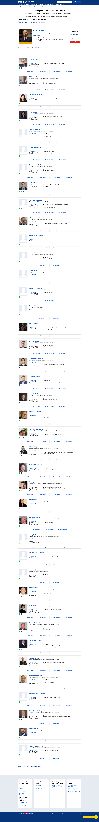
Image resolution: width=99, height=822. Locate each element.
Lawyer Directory (23, 6)
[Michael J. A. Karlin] (23, 415)
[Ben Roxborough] (23, 379)
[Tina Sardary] (23, 503)
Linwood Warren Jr (35, 253)
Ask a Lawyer (26, 4)
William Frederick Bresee (37, 693)
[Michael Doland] (23, 80)
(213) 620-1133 (32, 362)
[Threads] (29, 813)
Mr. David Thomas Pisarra (37, 429)
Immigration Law (39, 788)
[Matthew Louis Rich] (23, 679)
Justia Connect (47, 813)
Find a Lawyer (20, 4)
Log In (75, 1)
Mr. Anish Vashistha (35, 200)
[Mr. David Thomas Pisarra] (23, 432)
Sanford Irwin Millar (35, 165)
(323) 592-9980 (32, 204)
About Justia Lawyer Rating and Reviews (73, 793)
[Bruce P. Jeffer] (23, 62)
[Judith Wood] (23, 274)
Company (57, 813)
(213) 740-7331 (32, 345)
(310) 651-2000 (32, 539)
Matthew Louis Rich (35, 676)
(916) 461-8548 (36, 35)
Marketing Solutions (60, 4)
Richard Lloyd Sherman (36, 552)
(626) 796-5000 (32, 627)
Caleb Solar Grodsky (35, 711)
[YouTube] (25, 813)
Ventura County (22, 805)
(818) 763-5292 (32, 450)
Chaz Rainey (33, 447)
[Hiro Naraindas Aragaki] (23, 362)
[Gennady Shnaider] (23, 133)
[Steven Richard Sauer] (23, 239)
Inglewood (21, 790)
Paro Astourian (34, 658)
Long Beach (21, 787)
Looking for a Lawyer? (88, 817)
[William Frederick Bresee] (23, 696)
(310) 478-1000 (32, 81)
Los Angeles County (23, 802)
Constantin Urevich (35, 288)
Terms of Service (65, 813)
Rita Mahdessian (34, 570)
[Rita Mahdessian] (23, 573)
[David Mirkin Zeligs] (23, 644)
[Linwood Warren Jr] (23, 256)
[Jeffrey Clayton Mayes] (23, 221)
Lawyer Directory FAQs (73, 788)
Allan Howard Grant (35, 464)
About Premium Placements (74, 791)
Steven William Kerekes (36, 623)
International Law (30, 6)
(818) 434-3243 (32, 503)
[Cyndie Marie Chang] (23, 98)
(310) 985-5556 (32, 679)
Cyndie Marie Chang (35, 94)
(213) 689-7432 (32, 98)
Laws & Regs (46, 4)
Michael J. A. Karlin (35, 411)
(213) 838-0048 (32, 222)
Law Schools (40, 4)
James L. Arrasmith (39, 30)
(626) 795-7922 (32, 662)
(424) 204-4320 (32, 151)
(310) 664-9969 (32, 433)
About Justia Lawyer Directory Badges (72, 786)
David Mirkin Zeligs (35, 640)
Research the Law (33, 4)
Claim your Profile (71, 789)
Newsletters (52, 4)
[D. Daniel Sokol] (23, 344)
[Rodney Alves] (23, 485)
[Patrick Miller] (23, 732)
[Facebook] (26, 813)
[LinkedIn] (23, 813)
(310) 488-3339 (32, 715)
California (35, 6)
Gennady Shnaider (35, 130)
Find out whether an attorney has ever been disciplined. (57, 786)
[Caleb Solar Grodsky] (23, 714)
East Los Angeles (22, 791)
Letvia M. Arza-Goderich (36, 147)
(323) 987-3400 (32, 380)
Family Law (38, 787)
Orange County (22, 804)
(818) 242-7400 (32, 574)
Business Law (38, 785)
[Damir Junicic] (23, 186)
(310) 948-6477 (32, 486)
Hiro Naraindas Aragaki (36, 359)
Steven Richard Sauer (36, 235)
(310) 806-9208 (32, 116)
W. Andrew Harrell (35, 517)
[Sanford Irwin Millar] (23, 168)
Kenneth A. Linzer (35, 394)
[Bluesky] (31, 813)
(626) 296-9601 (32, 750)
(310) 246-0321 (32, 556)
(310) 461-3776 (32, 609)
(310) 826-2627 (32, 398)
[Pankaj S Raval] (23, 327)
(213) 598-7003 (32, 292)
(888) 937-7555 (32, 468)
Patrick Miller (33, 728)
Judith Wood (33, 270)
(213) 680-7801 (32, 274)
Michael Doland (34, 77)
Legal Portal (53, 813)
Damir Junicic (33, 182)
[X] (32, 813)
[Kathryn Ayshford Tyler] (23, 749)
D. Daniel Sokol (34, 341)
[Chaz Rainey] (23, 450)
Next (49, 763)
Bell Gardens (21, 793)
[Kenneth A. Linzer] (23, 397)
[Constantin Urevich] (23, 291)
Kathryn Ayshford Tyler (36, 746)
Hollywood (21, 788)
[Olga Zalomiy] (23, 608)
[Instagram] (28, 813)
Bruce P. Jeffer (33, 59)
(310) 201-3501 (32, 63)
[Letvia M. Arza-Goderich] (23, 150)
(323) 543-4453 (32, 327)
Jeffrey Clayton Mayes (36, 218)
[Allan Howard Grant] (23, 467)
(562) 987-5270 (32, 644)
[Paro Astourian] (23, 661)
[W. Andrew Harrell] (23, 520)
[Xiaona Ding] (23, 115)
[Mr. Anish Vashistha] (23, 203)
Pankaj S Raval (34, 323)
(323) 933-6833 (32, 239)
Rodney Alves (33, 482)
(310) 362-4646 (32, 521)
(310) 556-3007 (32, 169)
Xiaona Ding (33, 112)
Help (61, 813)
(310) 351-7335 (32, 133)
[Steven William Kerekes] (23, 626)
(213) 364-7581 (32, 732)
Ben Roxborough (34, 376)
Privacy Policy (71, 813)
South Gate (21, 794)
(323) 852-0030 (32, 415)
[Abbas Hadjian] (23, 591)
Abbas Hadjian (33, 587)
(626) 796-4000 (32, 697)
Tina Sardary (33, 499)
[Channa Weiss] (23, 309)
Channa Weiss (33, 306)
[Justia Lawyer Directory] (22, 2)
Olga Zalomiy (33, 605)
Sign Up (79, 1)
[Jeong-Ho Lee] (23, 538)
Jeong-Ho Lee (33, 535)
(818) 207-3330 (32, 591)
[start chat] (96, 817)
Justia (18, 6)
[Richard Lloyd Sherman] (23, 555)
